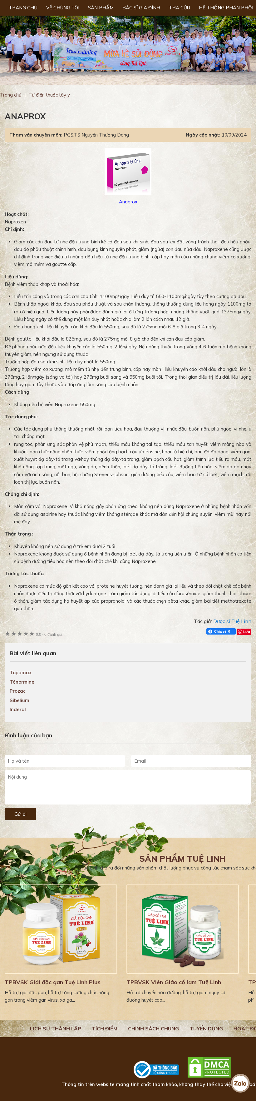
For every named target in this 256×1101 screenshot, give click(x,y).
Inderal (18, 709)
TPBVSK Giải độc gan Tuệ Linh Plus (53, 982)
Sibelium (19, 700)
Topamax (21, 672)
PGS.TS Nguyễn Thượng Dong (96, 135)
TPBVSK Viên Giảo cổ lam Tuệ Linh (173, 982)
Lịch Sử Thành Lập (55, 1028)
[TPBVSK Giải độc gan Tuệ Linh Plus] (61, 929)
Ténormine (22, 682)
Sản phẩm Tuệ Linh (183, 859)
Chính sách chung (153, 1028)
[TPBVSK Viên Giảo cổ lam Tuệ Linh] (182, 929)
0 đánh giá (49, 634)
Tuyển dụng (206, 1028)
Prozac (18, 691)
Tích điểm (104, 1028)
